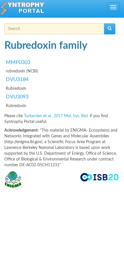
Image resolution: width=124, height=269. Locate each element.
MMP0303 (18, 62)
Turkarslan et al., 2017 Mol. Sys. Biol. (57, 116)
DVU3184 (17, 79)
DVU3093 (17, 97)
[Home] (22, 9)
